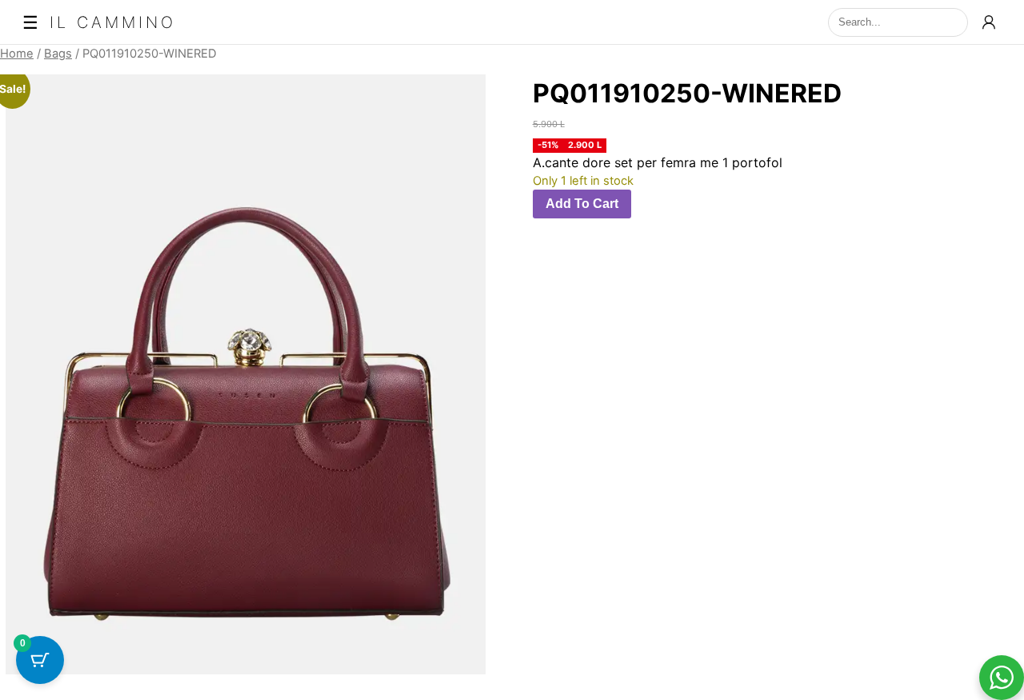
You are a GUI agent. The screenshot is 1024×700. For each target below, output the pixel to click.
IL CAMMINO (113, 22)
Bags (58, 53)
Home (17, 53)
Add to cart (582, 203)
